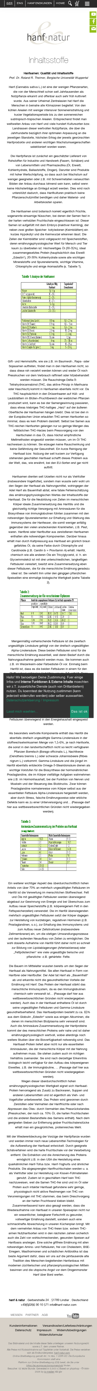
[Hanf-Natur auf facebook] (90, 22)
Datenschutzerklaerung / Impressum (33, 700)
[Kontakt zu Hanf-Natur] (90, 29)
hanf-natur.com (62, 1353)
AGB (45, 1315)
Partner (32, 1315)
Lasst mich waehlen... (22, 711)
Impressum (44, 1330)
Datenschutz (23, 1330)
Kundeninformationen (23, 1325)
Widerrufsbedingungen (71, 1330)
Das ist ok (79, 711)
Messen (16, 1315)
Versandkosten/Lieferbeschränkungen (67, 1325)
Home (60, 3)
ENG (20, 3)
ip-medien (49, 1372)
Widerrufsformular (50, 1334)
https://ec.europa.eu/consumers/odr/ (44, 1365)
